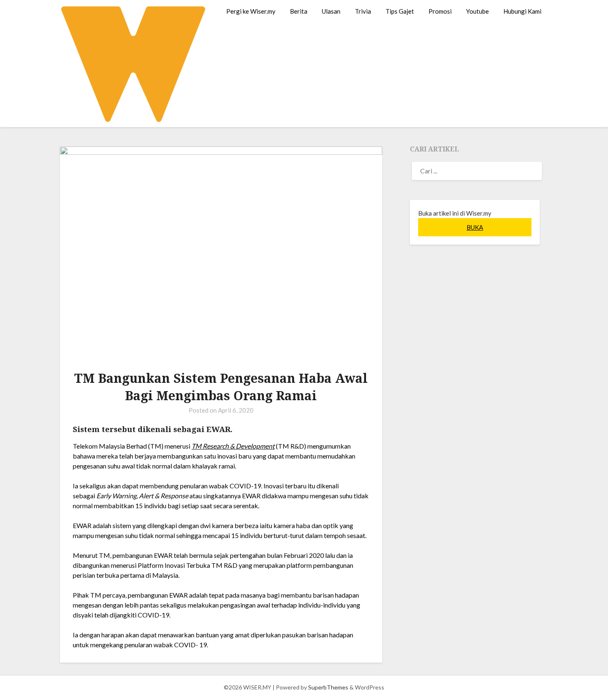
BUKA (475, 227)
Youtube (477, 11)
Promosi (440, 11)
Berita (298, 11)
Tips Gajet (399, 11)
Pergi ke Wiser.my (250, 11)
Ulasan (331, 11)
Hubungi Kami (522, 11)
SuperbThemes (328, 687)
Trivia (363, 11)
